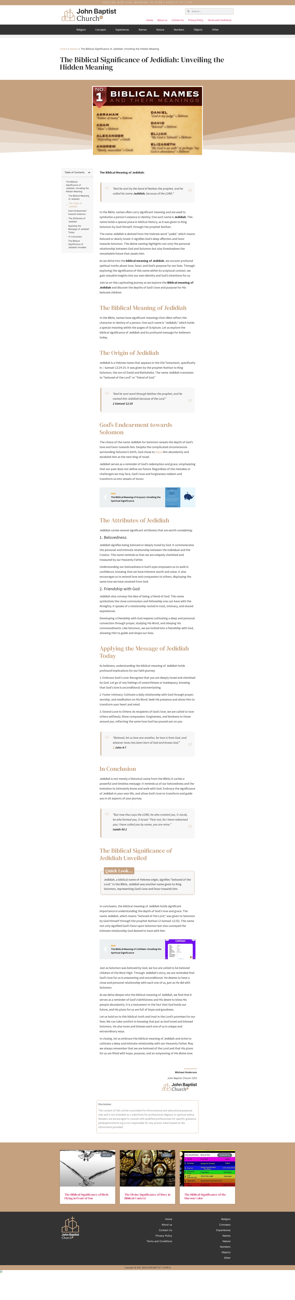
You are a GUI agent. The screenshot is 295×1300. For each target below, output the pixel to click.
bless (158, 452)
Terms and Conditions (219, 20)
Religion (81, 29)
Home (149, 20)
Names (143, 29)
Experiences (122, 29)
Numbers (179, 29)
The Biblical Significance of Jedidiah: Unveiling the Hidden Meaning (77, 186)
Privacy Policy (195, 20)
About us (162, 20)
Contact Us (178, 20)
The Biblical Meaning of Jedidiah (78, 197)
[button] (89, 172)
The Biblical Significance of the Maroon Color (205, 1196)
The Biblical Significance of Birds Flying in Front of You (87, 1196)
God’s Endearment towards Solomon (77, 212)
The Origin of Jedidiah (75, 205)
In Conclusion (75, 236)
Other (215, 29)
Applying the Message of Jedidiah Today (78, 229)
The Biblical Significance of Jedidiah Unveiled (77, 244)
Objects (198, 29)
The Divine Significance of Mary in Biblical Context (147, 1196)
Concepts (100, 29)
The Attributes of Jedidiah (76, 220)
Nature (160, 29)
